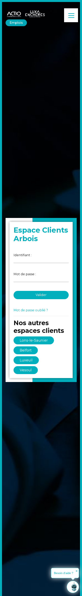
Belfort (26, 350)
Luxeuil (26, 360)
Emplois (16, 23)
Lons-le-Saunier (34, 340)
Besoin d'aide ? (63, 573)
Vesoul (26, 370)
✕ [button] (76, 571)
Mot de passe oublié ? (31, 310)
